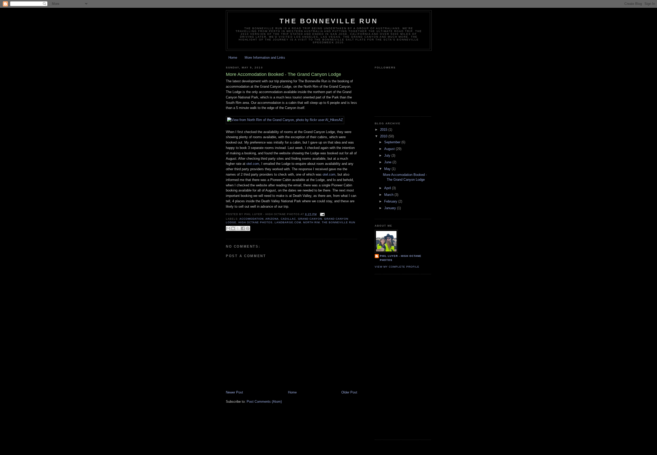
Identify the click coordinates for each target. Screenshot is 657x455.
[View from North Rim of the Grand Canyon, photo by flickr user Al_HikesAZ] (285, 120)
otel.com (252, 164)
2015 (384, 130)
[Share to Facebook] (242, 228)
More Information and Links (265, 57)
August (390, 149)
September (392, 142)
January (390, 208)
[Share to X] (237, 228)
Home (232, 57)
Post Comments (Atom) (264, 401)
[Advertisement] (286, 378)
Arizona (272, 218)
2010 (384, 136)
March (389, 195)
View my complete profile (397, 266)
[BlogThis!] (233, 228)
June (388, 162)
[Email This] (228, 228)
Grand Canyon (310, 218)
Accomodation (251, 218)
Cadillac (288, 218)
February (391, 201)
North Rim (311, 222)
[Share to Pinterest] (247, 228)
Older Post (349, 392)
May (388, 169)
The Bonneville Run (328, 21)
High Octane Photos (255, 222)
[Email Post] (322, 214)
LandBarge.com (288, 222)
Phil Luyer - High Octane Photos (400, 258)
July (387, 155)
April (388, 188)
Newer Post (234, 392)
